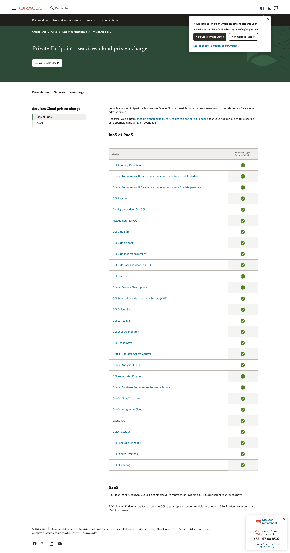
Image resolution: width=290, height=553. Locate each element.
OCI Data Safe (121, 231)
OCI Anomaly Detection (127, 165)
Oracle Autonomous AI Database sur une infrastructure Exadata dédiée (155, 176)
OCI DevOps (120, 276)
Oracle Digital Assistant (127, 398)
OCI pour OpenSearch (126, 331)
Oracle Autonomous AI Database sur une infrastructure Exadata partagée (157, 187)
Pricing (91, 20)
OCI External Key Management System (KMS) (140, 298)
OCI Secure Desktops (125, 454)
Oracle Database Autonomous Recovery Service (141, 387)
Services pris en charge (69, 92)
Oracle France (39, 31)
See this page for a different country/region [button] (215, 45)
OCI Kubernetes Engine (127, 376)
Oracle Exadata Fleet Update (130, 287)
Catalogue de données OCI (129, 209)
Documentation (110, 20)
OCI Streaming (121, 465)
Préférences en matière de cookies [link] (138, 529)
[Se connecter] (269, 8)
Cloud (54, 31)
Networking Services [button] (65, 20)
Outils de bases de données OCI (132, 265)
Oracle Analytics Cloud (126, 365)
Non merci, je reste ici (243, 36)
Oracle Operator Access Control (132, 354)
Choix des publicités (166, 529)
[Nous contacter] (276, 8)
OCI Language (121, 320)
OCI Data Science (123, 242)
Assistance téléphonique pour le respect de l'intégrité (56, 532)
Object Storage (122, 431)
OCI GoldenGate (122, 309)
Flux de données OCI (125, 220)
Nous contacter (90, 532)
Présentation (40, 20)
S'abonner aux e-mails (200, 529)
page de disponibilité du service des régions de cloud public (172, 118)
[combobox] (145, 8)
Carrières (182, 529)
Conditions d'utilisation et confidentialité (70, 529)
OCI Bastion (120, 198)
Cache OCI (119, 420)
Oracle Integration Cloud (127, 409)
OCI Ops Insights (122, 342)
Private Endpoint (100, 31)
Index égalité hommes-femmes (106, 529)
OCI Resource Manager (127, 442)
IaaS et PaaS (44, 116)
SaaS (40, 123)
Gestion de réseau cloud (74, 31)
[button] (14, 8)
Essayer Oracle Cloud (47, 62)
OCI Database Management (129, 253)
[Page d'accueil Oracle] (31, 8)
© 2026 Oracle (38, 528)
